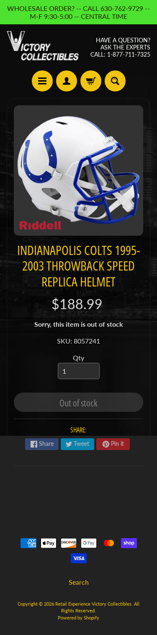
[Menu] (42, 80)
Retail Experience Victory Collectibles (93, 603)
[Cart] (90, 80)
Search (79, 582)
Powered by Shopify (78, 617)
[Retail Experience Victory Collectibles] (43, 47)
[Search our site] (115, 80)
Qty (78, 358)
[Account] (66, 80)
